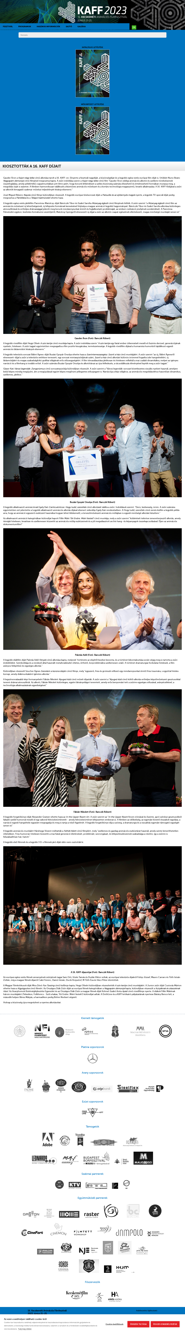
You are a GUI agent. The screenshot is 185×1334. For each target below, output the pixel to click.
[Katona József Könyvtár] (99, 1297)
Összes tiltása (138, 1324)
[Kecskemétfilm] (77, 1295)
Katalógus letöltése (92, 47)
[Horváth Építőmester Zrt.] (61, 1086)
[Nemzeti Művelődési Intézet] (121, 1162)
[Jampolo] (129, 1233)
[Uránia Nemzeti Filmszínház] (63, 1266)
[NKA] (65, 1032)
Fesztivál (8, 26)
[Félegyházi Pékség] (80, 1140)
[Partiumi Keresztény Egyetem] (108, 1248)
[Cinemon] (58, 1230)
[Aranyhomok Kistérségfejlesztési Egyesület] (64, 1141)
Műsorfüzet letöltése (92, 104)
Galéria (81, 26)
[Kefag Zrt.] (132, 1142)
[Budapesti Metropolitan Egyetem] (49, 1213)
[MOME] (69, 1214)
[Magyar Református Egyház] (46, 1086)
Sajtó (69, 26)
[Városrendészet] (89, 1266)
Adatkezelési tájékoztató (146, 1311)
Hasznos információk (48, 26)
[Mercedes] (92, 1058)
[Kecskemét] (115, 1031)
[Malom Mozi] (143, 1158)
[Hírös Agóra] (115, 1297)
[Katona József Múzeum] (122, 1269)
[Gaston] (31, 1214)
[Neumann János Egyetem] (88, 1251)
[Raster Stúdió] (91, 1215)
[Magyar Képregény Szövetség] (66, 1248)
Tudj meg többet (25, 1329)
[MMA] (140, 1031)
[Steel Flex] (128, 1089)
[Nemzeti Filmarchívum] (70, 1160)
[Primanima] (125, 1248)
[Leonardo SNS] (44, 1160)
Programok (24, 26)
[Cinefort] (32, 1233)
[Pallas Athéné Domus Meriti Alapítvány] (29, 1086)
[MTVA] (165, 1031)
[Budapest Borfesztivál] (96, 1158)
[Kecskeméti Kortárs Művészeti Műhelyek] (155, 1234)
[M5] (126, 1184)
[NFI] (42, 1031)
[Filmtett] (83, 1233)
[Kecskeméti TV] (75, 1185)
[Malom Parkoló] (45, 1252)
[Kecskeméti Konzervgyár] (79, 1087)
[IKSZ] (104, 1230)
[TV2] (115, 1186)
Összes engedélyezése (165, 1324)
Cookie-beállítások (115, 1324)
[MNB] (19, 1031)
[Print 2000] (142, 1250)
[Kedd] (111, 1211)
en (134, 27)
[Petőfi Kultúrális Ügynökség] (154, 1089)
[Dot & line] (59, 1184)
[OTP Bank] (102, 1089)
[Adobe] (48, 1140)
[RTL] (96, 1186)
